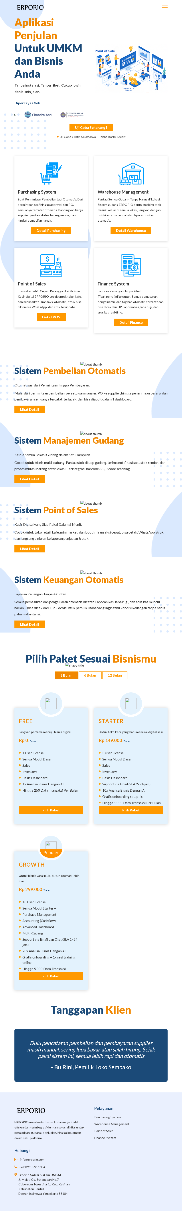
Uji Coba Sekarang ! (91, 127)
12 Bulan (115, 675)
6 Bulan (90, 675)
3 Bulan (66, 675)
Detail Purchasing (51, 230)
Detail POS (51, 317)
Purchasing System (107, 1117)
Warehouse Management (123, 191)
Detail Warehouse (131, 230)
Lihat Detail (29, 409)
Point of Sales (32, 283)
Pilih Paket (51, 810)
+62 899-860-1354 (32, 1167)
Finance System (113, 283)
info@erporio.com (32, 1159)
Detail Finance (131, 322)
